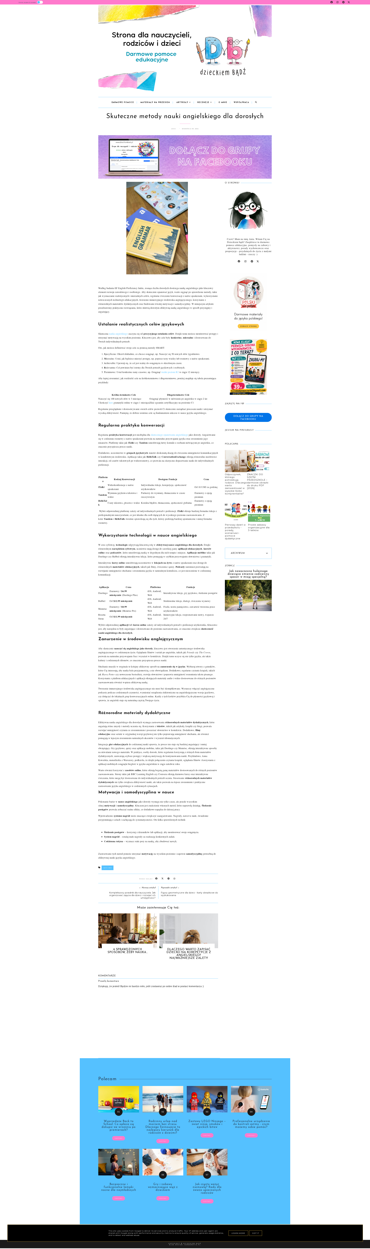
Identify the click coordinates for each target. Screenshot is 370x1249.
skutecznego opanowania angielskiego (169, 434)
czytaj (118, 1138)
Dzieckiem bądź (192, 1243)
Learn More (238, 1233)
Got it (255, 1233)
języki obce (107, 868)
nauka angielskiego (118, 333)
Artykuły (182, 102)
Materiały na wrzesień (155, 102)
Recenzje (203, 102)
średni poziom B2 (170, 372)
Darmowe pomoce (123, 102)
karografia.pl (193, 1244)
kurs (111, 402)
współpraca (241, 102)
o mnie (223, 102)
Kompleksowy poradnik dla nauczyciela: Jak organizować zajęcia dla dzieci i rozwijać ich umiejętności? (132, 895)
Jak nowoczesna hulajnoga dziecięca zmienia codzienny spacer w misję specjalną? (248, 574)
